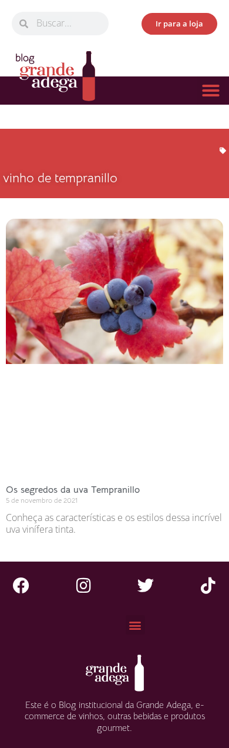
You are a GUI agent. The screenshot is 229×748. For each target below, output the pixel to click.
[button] (211, 90)
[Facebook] (21, 585)
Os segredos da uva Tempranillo (73, 490)
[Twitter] (145, 585)
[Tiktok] (208, 585)
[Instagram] (83, 585)
